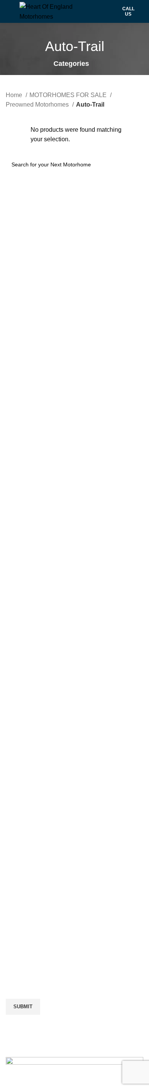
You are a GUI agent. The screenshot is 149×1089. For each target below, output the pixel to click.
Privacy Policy (25, 729)
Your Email (21, 866)
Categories (71, 64)
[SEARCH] (134, 164)
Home (15, 95)
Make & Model (25, 900)
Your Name (21, 832)
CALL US (128, 11)
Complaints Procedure (36, 743)
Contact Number (28, 968)
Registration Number (34, 934)
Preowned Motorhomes (38, 104)
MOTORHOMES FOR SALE (68, 95)
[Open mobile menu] (9, 11)
